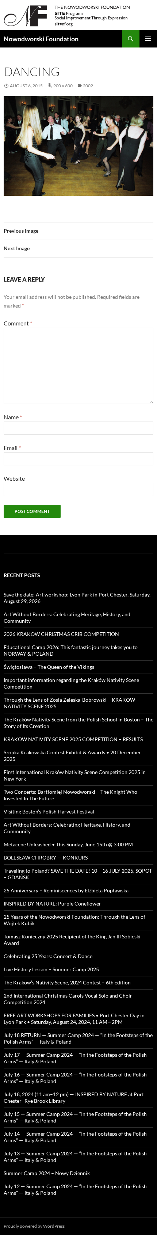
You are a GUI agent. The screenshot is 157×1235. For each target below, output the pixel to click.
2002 (88, 85)
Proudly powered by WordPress (34, 1226)
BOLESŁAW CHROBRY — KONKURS (46, 857)
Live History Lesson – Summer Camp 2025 (51, 969)
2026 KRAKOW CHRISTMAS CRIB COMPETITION (61, 634)
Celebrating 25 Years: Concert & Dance (48, 956)
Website (14, 478)
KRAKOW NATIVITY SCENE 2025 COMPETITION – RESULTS (73, 739)
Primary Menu (148, 38)
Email (12, 447)
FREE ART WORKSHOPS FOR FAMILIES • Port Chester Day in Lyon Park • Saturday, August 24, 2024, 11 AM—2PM (74, 1018)
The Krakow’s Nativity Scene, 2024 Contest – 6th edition (67, 982)
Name (13, 416)
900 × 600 (63, 85)
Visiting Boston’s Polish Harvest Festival (49, 811)
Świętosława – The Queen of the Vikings (49, 667)
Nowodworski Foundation (41, 39)
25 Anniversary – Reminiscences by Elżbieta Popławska (66, 890)
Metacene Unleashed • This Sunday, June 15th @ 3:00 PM (68, 844)
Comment (18, 323)
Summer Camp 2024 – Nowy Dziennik (47, 1173)
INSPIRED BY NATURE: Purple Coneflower (52, 903)
